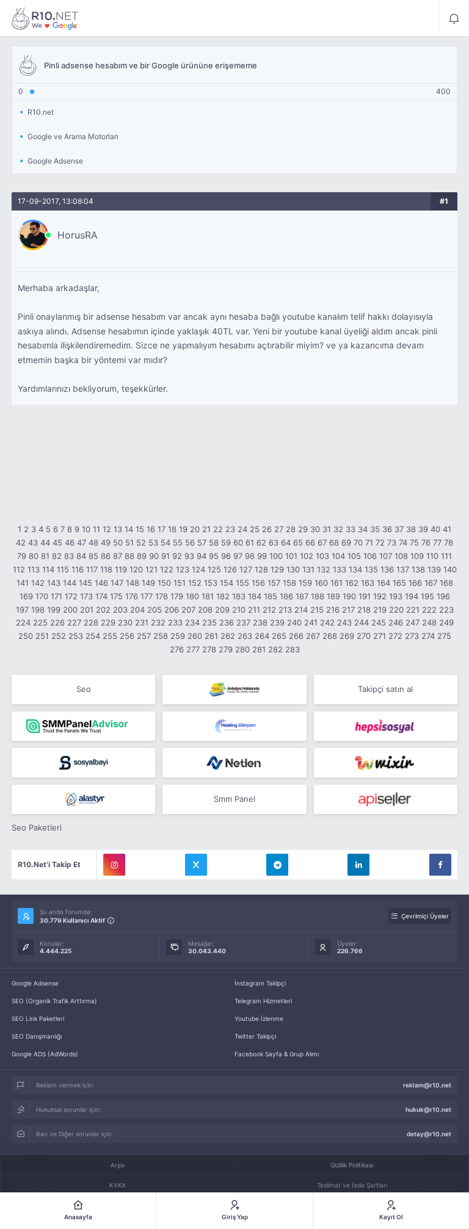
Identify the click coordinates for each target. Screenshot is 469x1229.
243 (344, 622)
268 (329, 636)
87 (117, 556)
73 (391, 542)
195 (427, 596)
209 (222, 609)
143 (53, 583)
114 (48, 569)
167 (430, 583)
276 (177, 649)
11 (96, 529)
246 (395, 622)
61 (249, 542)
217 (348, 609)
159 (305, 583)
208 (205, 609)
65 (298, 542)
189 (333, 596)
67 (322, 542)
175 (116, 596)
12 (107, 529)
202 (103, 609)
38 (411, 529)
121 (151, 569)
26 (267, 529)
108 (401, 556)
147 (117, 583)
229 (108, 622)
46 (70, 542)
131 (308, 569)
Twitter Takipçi (255, 1036)
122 (166, 569)
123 (182, 569)
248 (429, 622)
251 (42, 636)
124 (198, 569)
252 (58, 636)
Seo (83, 689)
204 (137, 609)
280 (242, 649)
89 (142, 556)
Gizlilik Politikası (351, 1165)
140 (450, 569)
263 (245, 636)
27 (278, 529)
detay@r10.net (429, 1133)
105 (354, 556)
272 (395, 636)
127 (245, 569)
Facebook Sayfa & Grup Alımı (276, 1054)
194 (411, 596)
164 (383, 583)
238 (260, 622)
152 (195, 583)
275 (444, 636)
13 (118, 529)
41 (447, 529)
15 (140, 529)
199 (53, 609)
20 (195, 529)
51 (129, 542)
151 (179, 583)
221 (413, 609)
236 (226, 622)
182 (223, 596)
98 (250, 556)
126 (230, 569)
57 (201, 542)
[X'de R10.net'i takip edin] (196, 865)
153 (210, 583)
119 (121, 569)
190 (349, 596)
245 (378, 622)
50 (118, 542)
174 (101, 596)
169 (26, 596)
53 (153, 542)
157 (273, 583)
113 (33, 569)
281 (259, 649)
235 (209, 622)
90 (154, 556)
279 (226, 649)
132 (323, 569)
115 (63, 569)
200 (70, 609)
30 (315, 529)
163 (367, 583)
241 (311, 622)
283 (292, 649)
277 (193, 649)
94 (201, 556)
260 (194, 636)
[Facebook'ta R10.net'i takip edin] (440, 865)
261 (211, 636)
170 (41, 596)
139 (434, 569)
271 (379, 636)
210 (238, 609)
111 (446, 556)
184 (254, 596)
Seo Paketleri (37, 827)
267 (313, 636)
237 (243, 622)
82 (57, 556)
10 (86, 529)
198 (38, 609)
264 (262, 636)
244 (361, 622)
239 (277, 622)
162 (351, 583)
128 (261, 569)
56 (190, 542)
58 (214, 542)
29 (303, 529)
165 (399, 583)
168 (446, 583)
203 (120, 609)
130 (293, 569)
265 (279, 636)
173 (86, 596)
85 (93, 556)
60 (238, 542)
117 (92, 569)
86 (106, 556)
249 (446, 622)
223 (446, 609)
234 (192, 622)
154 (226, 583)
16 (151, 529)
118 (106, 569)
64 (286, 542)
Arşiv (118, 1165)
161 (336, 583)
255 (110, 636)
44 (45, 542)
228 (91, 622)
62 (261, 542)
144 (69, 583)
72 (380, 542)
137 (402, 569)
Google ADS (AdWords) (45, 1054)
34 (363, 529)
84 (81, 556)
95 (214, 556)
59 (226, 542)
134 (355, 569)
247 (412, 622)
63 (273, 542)
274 (428, 636)
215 (317, 609)
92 (177, 556)
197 (22, 609)
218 (364, 609)
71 (369, 542)
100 (276, 556)
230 (125, 622)
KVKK (117, 1185)
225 (40, 622)
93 (189, 556)
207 (188, 609)
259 (177, 636)
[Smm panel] (83, 726)
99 (262, 556)
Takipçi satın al (385, 689)
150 (164, 583)
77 (437, 542)
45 (57, 542)
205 (154, 609)
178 (161, 596)
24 (242, 529)
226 (57, 622)
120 (136, 569)
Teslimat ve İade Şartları (352, 1185)
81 (45, 556)
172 (71, 596)
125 (214, 569)
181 (208, 596)
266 (296, 636)
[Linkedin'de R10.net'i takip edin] (358, 865)
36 (387, 529)
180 (192, 596)
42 (21, 542)
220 (396, 609)
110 (432, 556)
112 (19, 569)
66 (310, 542)
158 (289, 583)
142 (38, 583)
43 (33, 542)
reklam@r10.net (427, 1085)
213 (285, 609)
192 (380, 596)
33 (350, 529)
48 (93, 542)
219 (380, 609)
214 (301, 609)
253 (75, 636)
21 (206, 529)
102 (306, 556)
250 (25, 636)
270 (364, 636)
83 (69, 556)
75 (414, 542)
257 (144, 636)
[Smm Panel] (385, 726)
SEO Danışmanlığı (37, 1036)
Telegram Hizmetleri (263, 1000)
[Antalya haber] (234, 689)
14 (129, 529)
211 (254, 609)
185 (270, 596)
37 (399, 529)
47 (81, 542)
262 (227, 636)
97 (237, 556)
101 (291, 556)
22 (218, 529)
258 (160, 636)
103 (322, 556)
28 (291, 529)
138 (418, 569)
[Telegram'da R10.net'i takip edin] (277, 865)
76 (426, 542)
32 (338, 529)
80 (33, 556)
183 (238, 596)
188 (317, 596)
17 (161, 529)
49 (106, 542)
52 (141, 542)
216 (333, 609)
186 (286, 596)
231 (141, 622)
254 (92, 636)
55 (178, 542)
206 (171, 609)
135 (371, 569)
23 (230, 529)
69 (346, 542)
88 (129, 556)
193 (395, 596)
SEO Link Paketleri (38, 1018)
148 (132, 583)
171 (56, 596)
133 (339, 569)
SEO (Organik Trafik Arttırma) (54, 1000)
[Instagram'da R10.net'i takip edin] (114, 865)
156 (258, 583)
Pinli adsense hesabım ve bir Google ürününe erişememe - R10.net (45, 18)
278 (209, 649)
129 (277, 569)
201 (86, 609)
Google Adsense (35, 983)
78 (448, 542)
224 (23, 622)
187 (302, 596)
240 (294, 622)
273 (412, 636)
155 (242, 583)
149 (148, 583)
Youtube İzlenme (258, 1018)
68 (334, 542)
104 (338, 556)
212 (269, 609)
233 (175, 622)
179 (176, 596)
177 (146, 596)
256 (127, 636)
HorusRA (77, 235)
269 (347, 636)
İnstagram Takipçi (260, 983)
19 (183, 529)
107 (385, 556)
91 (165, 556)
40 (435, 529)
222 (429, 609)
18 (172, 529)
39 (423, 529)
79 (21, 556)
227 (74, 622)
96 (226, 556)
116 (77, 569)
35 (375, 529)
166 (415, 583)
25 (255, 529)
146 (101, 583)
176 (131, 596)
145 (85, 583)
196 (443, 596)
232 (158, 622)
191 (364, 596)
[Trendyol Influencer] (385, 762)
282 (275, 649)
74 (403, 542)
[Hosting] (234, 726)
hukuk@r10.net (428, 1109)
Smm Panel (234, 799)
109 (417, 556)
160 (321, 583)
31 (326, 529)
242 (327, 622)
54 (165, 542)
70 (358, 542)
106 (370, 556)
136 (387, 569)
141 (22, 583)
